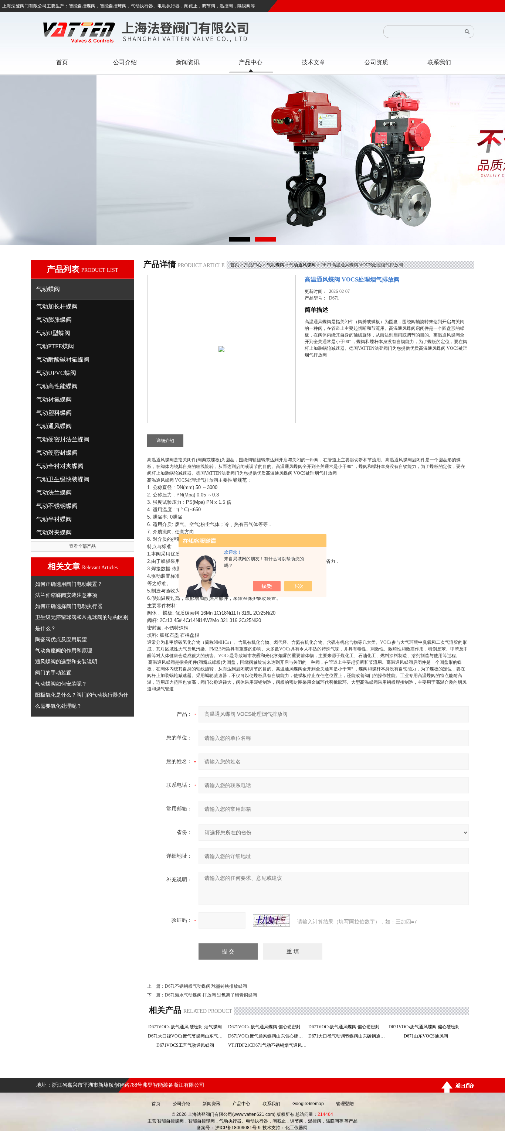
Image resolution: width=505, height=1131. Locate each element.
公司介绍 (181, 1103)
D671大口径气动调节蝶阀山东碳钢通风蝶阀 (347, 1036)
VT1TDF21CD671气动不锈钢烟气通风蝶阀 (267, 1045)
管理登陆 (345, 1103)
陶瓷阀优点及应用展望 (61, 639)
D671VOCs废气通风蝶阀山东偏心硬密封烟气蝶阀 (267, 1036)
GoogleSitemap (308, 1103)
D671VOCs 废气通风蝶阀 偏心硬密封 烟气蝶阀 (267, 1026)
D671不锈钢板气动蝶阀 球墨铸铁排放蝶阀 (206, 986)
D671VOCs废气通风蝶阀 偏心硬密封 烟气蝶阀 (347, 1026)
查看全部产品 (82, 546)
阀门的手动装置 (53, 673)
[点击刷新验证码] (271, 920)
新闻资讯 (211, 1103)
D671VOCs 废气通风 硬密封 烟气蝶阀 (187, 1026)
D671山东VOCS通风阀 (428, 1036)
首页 (234, 264)
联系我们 (271, 1103)
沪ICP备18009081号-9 (238, 1127)
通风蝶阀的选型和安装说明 (66, 661)
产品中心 (253, 264)
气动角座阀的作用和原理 (63, 650)
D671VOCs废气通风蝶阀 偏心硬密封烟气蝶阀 (428, 1026)
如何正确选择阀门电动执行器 (68, 606)
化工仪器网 (296, 1127)
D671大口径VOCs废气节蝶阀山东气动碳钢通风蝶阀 (187, 1036)
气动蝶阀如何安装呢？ (61, 684)
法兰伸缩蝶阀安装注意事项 (66, 595)
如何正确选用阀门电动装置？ (68, 584)
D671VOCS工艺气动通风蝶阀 (187, 1045)
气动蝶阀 (275, 264)
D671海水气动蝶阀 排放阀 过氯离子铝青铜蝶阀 (211, 995)
